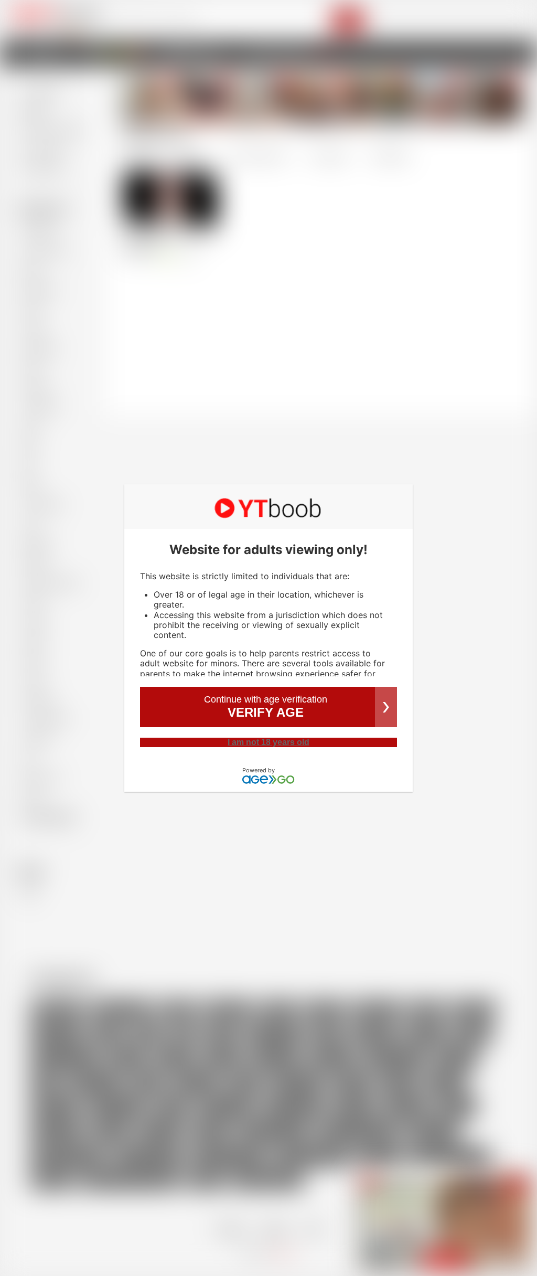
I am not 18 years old (268, 742)
